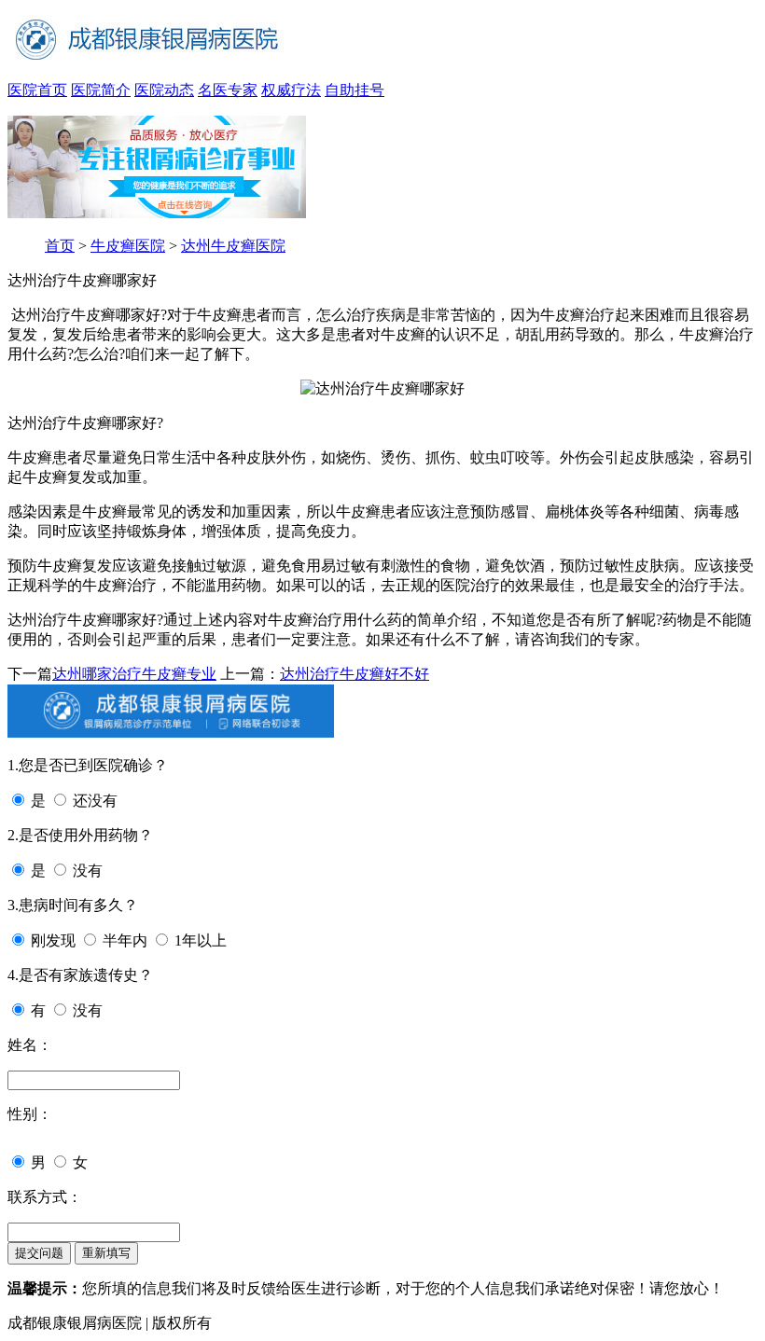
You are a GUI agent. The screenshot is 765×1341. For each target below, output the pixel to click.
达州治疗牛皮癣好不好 (354, 674)
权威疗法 (291, 90)
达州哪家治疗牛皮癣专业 (134, 674)
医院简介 (101, 90)
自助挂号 (354, 90)
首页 (60, 246)
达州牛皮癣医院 (233, 246)
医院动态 (164, 90)
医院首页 (37, 90)
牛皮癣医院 (127, 246)
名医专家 (227, 90)
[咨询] (382, 388)
